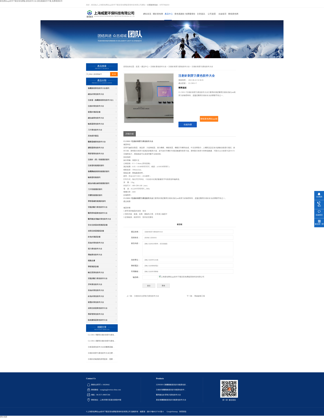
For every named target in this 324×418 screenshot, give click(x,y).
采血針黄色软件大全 (96, 243)
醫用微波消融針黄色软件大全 (99, 219)
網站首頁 (147, 14)
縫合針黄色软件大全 (96, 94)
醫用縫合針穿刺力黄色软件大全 (168, 395)
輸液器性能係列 (94, 177)
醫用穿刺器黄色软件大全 (97, 213)
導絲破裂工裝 (199, 296)
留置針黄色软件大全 (96, 302)
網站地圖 (3, 417)
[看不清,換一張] (181, 277)
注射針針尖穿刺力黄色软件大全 (146, 296)
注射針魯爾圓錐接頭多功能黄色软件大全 (172, 390)
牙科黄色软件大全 (95, 284)
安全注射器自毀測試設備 (97, 225)
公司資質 (212, 14)
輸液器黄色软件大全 (96, 124)
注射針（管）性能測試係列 (98, 159)
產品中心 (169, 14)
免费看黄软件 (190, 16)
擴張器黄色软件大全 (96, 148)
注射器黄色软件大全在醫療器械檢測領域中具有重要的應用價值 (103, 347)
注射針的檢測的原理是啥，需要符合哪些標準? (103, 359)
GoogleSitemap (172, 412)
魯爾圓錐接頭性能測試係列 (98, 171)
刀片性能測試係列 (95, 189)
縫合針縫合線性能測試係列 (98, 183)
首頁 (137, 67)
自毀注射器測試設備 (96, 231)
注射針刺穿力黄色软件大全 (179, 67)
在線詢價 (188, 124)
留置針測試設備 (94, 112)
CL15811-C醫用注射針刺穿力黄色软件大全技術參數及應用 (103, 341)
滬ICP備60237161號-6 (155, 412)
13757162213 (164, 5)
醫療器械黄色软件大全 (97, 142)
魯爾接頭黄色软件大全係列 (98, 88)
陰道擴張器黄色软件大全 (97, 320)
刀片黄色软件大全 (95, 130)
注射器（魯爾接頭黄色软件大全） (101, 100)
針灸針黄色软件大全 (96, 296)
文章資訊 (201, 14)
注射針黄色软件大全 (96, 106)
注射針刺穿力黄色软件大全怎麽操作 (102, 353)
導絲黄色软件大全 (95, 255)
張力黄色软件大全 (95, 249)
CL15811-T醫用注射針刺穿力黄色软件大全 (103, 335)
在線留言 (222, 14)
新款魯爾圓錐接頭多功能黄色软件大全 (171, 400)
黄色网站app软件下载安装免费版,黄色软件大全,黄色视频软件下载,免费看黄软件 (31, 1)
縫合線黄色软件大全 (96, 118)
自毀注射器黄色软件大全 (97, 308)
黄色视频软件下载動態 (179, 16)
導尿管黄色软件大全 (96, 154)
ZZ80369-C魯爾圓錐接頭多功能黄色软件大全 (172, 385)
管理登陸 (182, 412)
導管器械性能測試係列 (97, 201)
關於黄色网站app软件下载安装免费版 (157, 16)
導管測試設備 (93, 266)
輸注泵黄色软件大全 (96, 272)
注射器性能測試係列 (96, 165)
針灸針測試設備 (94, 237)
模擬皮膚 (91, 261)
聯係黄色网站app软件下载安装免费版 (233, 16)
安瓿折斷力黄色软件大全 (97, 207)
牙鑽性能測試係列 (95, 195)
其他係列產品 (93, 136)
